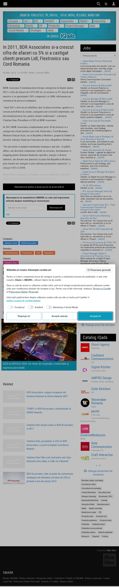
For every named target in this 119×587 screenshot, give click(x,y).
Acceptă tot (95, 316)
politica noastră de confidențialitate (23, 300)
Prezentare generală (100, 269)
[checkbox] (16, 307)
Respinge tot (24, 316)
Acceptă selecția (60, 316)
